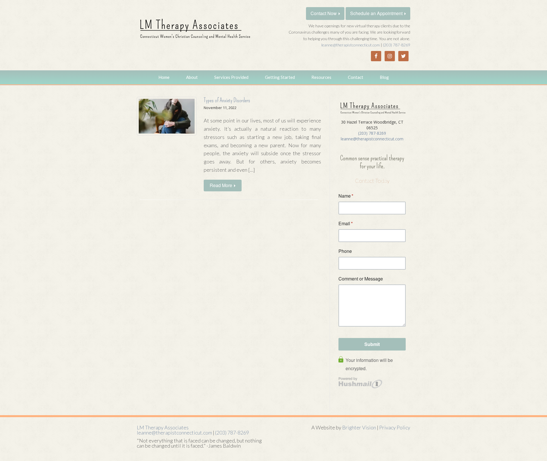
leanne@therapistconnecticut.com (350, 44)
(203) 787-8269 (396, 44)
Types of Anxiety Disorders (227, 100)
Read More (221, 185)
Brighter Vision (359, 427)
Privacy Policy (394, 427)
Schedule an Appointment (376, 13)
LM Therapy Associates (163, 427)
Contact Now (324, 13)
